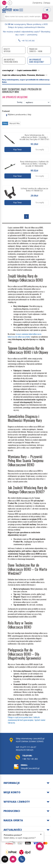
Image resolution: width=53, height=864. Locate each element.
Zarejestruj (37, 3)
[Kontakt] (13, 859)
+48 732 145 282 (28, 41)
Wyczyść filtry (14, 123)
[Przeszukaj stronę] (45, 16)
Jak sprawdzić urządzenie (15, 97)
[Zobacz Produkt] (10, 140)
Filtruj (5, 123)
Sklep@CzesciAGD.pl (30, 768)
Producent (6, 111)
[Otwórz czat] (40, 846)
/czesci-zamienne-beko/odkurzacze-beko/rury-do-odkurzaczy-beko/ (25, 335)
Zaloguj (46, 3)
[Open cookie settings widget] (4, 859)
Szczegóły (39, 149)
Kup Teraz (17, 149)
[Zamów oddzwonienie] (21, 859)
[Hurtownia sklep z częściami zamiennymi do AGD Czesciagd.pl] (7, 9)
